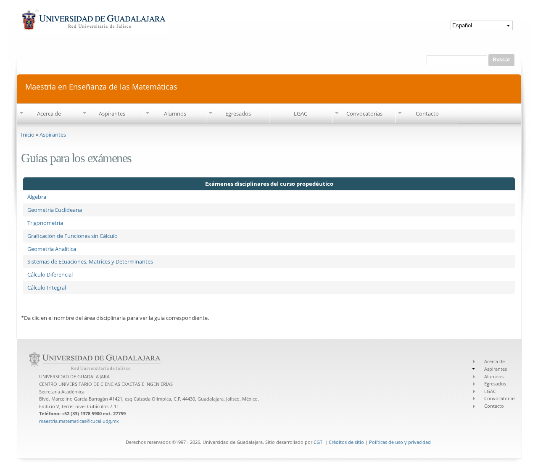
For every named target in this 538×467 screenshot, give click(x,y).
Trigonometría (45, 223)
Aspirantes (112, 113)
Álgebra (36, 197)
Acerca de (49, 113)
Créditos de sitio (346, 442)
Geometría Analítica (51, 249)
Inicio (27, 134)
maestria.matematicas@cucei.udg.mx (79, 421)
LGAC (300, 113)
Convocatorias (364, 113)
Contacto (427, 113)
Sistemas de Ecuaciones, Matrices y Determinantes (90, 261)
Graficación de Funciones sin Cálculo (72, 236)
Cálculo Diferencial (50, 274)
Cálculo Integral (46, 287)
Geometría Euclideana (54, 210)
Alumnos (175, 113)
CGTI (319, 442)
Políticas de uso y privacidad (400, 442)
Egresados (238, 113)
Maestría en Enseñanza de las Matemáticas (101, 86)
